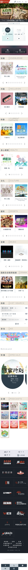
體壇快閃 (21, 229)
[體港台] (20, 462)
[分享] (19, 451)
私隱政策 (6, 545)
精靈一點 (7, 168)
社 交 (22, 451)
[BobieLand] (14, 341)
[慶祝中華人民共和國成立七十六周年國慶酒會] (5, 424)
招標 (20, 541)
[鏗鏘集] (26, 319)
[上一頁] (3, 33)
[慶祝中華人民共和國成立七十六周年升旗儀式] (14, 424)
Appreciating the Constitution (21, 77)
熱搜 (3, 303)
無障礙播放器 (17, 545)
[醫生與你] (23, 406)
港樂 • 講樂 (7, 260)
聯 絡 (8, 455)
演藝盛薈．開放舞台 (21, 260)
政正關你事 (21, 137)
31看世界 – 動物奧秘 (7, 34)
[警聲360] (5, 415)
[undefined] (15, 1)
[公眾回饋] (18, 455)
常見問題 (19, 543)
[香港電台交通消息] (5, 451)
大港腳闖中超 (7, 229)
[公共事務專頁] (7, 493)
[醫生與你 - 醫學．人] (26, 308)
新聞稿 (6, 541)
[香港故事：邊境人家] (5, 433)
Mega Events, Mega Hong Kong (21, 199)
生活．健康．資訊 (19, 34)
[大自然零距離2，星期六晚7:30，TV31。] (14, 12)
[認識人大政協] (23, 424)
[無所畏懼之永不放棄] (26, 314)
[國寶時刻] (12, 367)
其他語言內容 (13, 547)
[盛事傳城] (20, 513)
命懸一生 (21, 291)
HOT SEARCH (17, 303)
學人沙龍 (7, 76)
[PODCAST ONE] (20, 523)
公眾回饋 (22, 455)
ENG (18, 1)
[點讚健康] (7, 472)
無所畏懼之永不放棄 (7, 291)
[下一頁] (24, 33)
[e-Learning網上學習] (20, 482)
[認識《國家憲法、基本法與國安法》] (20, 503)
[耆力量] (7, 513)
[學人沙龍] (14, 406)
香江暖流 (7, 107)
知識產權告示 (8, 543)
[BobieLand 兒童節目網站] (20, 472)
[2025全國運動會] (7, 462)
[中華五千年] (7, 533)
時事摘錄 (21, 107)
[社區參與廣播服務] (20, 493)
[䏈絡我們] (5, 455)
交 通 (8, 451)
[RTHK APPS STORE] (7, 523)
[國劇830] (7, 482)
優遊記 (21, 168)
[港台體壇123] (5, 406)
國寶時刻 (12, 376)
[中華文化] (7, 503)
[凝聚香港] (14, 415)
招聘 (14, 541)
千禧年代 (7, 137)
